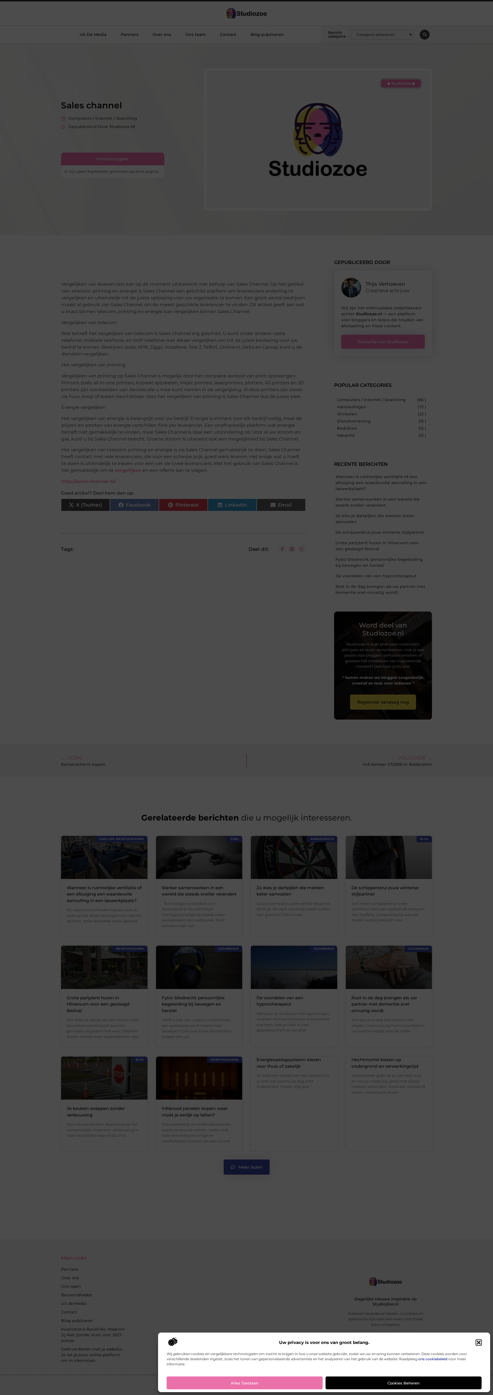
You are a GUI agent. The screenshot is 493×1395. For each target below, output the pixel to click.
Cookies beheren (403, 1383)
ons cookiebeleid (432, 1359)
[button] (479, 1342)
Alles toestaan (244, 1383)
